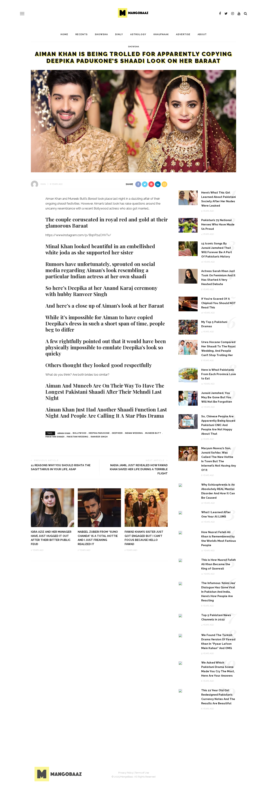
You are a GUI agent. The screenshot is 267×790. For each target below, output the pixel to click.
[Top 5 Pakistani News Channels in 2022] (180, 615)
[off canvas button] (22, 13)
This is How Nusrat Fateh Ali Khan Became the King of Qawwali (218, 564)
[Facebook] (220, 13)
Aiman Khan (63, 433)
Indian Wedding (134, 433)
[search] (245, 13)
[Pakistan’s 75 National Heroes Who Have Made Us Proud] (188, 225)
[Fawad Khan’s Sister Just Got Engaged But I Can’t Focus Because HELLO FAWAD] (146, 507)
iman (43, 184)
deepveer (117, 433)
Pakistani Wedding (77, 437)
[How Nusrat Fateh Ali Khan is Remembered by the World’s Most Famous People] (180, 532)
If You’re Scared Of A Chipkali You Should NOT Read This (218, 303)
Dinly (119, 34)
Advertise (183, 34)
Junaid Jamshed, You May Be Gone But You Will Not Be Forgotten (216, 397)
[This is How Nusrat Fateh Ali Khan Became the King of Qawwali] (180, 560)
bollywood (79, 433)
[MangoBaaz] (59, 774)
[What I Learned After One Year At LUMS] (180, 512)
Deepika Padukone (99, 433)
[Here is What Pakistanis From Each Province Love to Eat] (188, 375)
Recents (81, 34)
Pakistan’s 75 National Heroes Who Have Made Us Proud (217, 224)
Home (64, 34)
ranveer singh (99, 437)
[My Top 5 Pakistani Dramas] (188, 327)
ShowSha (101, 34)
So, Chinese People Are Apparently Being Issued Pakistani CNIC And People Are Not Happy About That (218, 425)
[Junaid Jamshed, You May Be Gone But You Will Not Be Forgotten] (188, 398)
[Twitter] (226, 13)
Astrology (138, 34)
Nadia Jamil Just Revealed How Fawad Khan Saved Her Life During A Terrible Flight (139, 469)
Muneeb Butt (153, 433)
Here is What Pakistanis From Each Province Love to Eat (218, 374)
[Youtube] (239, 13)
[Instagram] (232, 13)
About (202, 34)
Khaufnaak (161, 34)
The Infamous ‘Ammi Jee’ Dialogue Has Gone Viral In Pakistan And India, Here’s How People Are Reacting (218, 591)
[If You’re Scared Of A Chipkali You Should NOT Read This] (188, 303)
